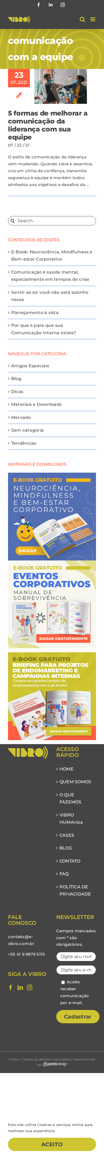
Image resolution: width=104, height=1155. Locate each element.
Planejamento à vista (35, 312)
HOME (66, 769)
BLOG (65, 848)
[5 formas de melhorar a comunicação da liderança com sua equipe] (60, 86)
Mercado (21, 417)
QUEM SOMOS (75, 781)
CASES (66, 835)
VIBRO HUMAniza (71, 818)
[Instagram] (29, 987)
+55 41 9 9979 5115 (26, 954)
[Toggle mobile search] (82, 19)
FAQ (64, 873)
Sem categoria (27, 430)
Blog (16, 378)
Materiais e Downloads (36, 404)
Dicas (17, 391)
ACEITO (52, 1144)
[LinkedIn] (20, 987)
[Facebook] (10, 987)
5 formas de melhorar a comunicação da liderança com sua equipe (48, 125)
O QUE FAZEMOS (70, 798)
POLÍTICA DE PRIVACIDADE (75, 890)
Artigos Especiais (30, 365)
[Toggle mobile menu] (93, 19)
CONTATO (70, 861)
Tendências (23, 443)
